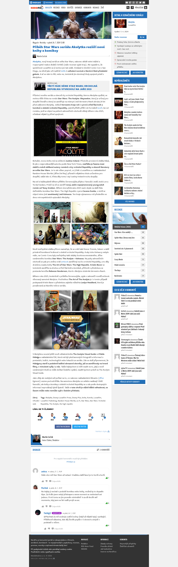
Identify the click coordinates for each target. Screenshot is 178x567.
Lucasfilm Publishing (49, 400)
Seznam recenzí (121, 72)
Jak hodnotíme (137, 72)
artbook (64, 261)
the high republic (66, 403)
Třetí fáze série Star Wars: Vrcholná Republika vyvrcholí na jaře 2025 (72, 87)
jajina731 (124, 368)
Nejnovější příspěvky (128, 543)
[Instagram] (133, 2)
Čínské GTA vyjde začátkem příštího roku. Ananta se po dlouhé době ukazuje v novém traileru (133, 343)
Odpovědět (56, 481)
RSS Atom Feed (87, 546)
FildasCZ (124, 295)
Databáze (78, 7)
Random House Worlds (67, 400)
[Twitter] (140, 2)
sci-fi (78, 400)
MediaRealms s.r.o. (38, 555)
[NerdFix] (37, 7)
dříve (101, 377)
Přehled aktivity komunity (130, 381)
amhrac (44, 471)
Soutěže (70, 7)
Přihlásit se (71, 461)
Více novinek (129, 201)
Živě (102, 7)
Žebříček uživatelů (127, 546)
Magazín (48, 7)
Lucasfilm (97, 397)
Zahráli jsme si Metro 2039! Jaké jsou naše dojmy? (133, 314)
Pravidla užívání (107, 546)
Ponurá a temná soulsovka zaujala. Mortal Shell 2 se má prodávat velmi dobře (132, 299)
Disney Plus (76, 397)
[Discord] (143, 2)
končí (99, 107)
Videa (63, 7)
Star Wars (85, 400)
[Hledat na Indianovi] (128, 7)
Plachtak (44, 487)
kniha (84, 397)
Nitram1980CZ (126, 324)
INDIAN (84, 549)
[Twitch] (130, 2)
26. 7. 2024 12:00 (55, 42)
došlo (63, 70)
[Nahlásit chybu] (54, 558)
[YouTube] (126, 2)
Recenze (56, 7)
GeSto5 (123, 311)
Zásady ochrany (106, 543)
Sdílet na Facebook (63, 426)
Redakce (96, 7)
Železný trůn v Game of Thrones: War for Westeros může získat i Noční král (133, 358)
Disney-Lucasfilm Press (62, 397)
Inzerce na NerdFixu (108, 551)
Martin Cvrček (42, 56)
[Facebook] (137, 2)
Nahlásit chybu (101, 431)
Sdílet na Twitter (80, 426)
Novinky (43, 42)
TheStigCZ (47, 513)
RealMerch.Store (60, 3)
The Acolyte (54, 403)
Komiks (90, 397)
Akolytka (49, 397)
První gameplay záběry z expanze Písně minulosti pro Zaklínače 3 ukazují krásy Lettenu (132, 328)
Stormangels (125, 339)
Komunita (87, 7)
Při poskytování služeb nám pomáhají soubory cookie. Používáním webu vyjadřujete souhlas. (51, 550)
